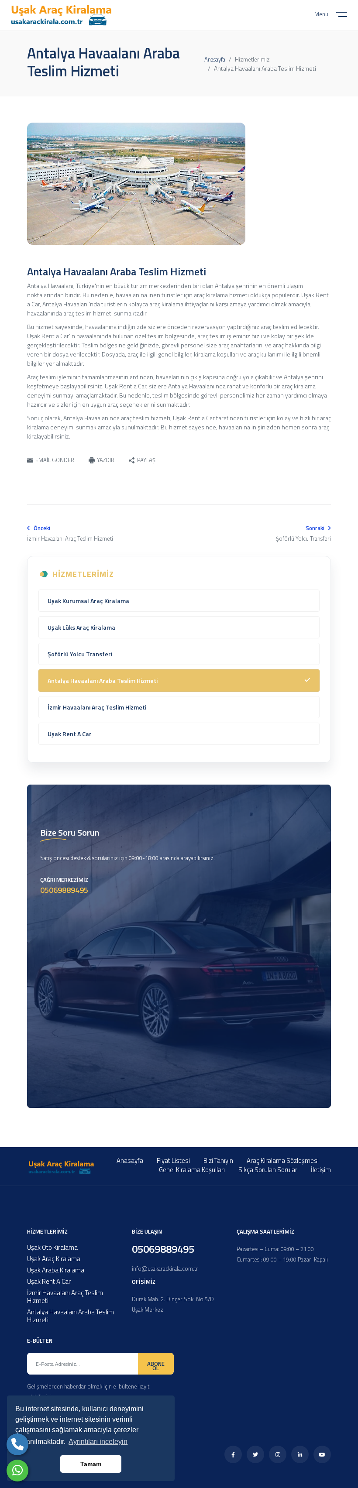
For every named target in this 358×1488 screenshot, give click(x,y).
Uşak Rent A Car (70, 733)
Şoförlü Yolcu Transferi (80, 653)
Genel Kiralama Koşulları (192, 1170)
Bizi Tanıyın (218, 1160)
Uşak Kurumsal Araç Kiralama (88, 600)
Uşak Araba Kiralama (55, 1270)
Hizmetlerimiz (252, 59)
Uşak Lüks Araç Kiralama (81, 627)
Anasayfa (214, 59)
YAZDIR (105, 460)
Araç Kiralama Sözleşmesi (283, 1160)
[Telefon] (17, 1444)
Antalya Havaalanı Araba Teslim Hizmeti (103, 680)
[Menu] (347, 16)
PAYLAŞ (146, 460)
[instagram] (277, 1455)
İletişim (321, 1170)
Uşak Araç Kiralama (53, 1259)
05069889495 (64, 890)
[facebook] (233, 1455)
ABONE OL (156, 1365)
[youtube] (322, 1455)
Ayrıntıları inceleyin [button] (98, 1441)
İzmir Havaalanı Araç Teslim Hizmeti (97, 707)
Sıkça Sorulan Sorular (267, 1170)
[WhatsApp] (17, 1470)
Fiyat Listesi (173, 1160)
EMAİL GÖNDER (54, 460)
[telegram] (255, 1455)
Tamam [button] (90, 1464)
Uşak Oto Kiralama (52, 1247)
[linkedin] (300, 1455)
